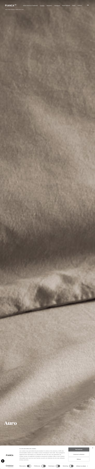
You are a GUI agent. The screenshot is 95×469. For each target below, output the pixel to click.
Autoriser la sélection (78, 454)
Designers (49, 5)
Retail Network (66, 5)
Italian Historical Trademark (30, 5)
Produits (42, 5)
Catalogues (57, 5)
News (73, 5)
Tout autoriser (78, 449)
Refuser (79, 459)
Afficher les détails (81, 466)
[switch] (43, 466)
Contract (79, 5)
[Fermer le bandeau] (92, 447)
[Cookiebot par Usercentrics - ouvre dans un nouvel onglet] (9, 466)
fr (88, 5)
